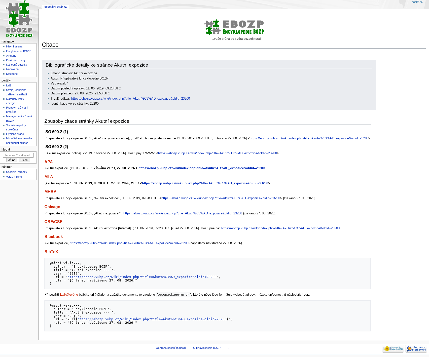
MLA (48, 176)
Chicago (52, 206)
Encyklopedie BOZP (18, 51)
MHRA (50, 191)
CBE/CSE (53, 221)
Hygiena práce (15, 133)
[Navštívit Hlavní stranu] (19, 19)
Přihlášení (417, 1)
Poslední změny (16, 60)
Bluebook (53, 236)
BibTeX (51, 251)
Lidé (8, 85)
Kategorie (12, 73)
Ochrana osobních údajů (171, 347)
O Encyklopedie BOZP (206, 347)
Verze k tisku (14, 176)
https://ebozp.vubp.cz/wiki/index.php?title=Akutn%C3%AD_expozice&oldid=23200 (130, 98)
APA (48, 161)
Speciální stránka (55, 6)
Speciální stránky (16, 171)
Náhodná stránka (16, 64)
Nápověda (12, 69)
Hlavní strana (14, 46)
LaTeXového (69, 294)
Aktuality (11, 55)
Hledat (5, 149)
